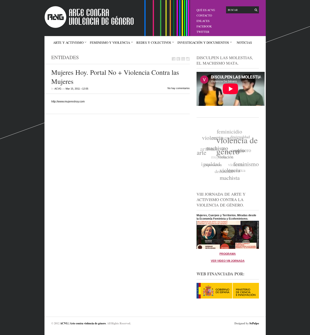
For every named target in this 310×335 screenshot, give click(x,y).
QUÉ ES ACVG (206, 10)
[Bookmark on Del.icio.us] (183, 59)
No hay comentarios (178, 88)
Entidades (65, 57)
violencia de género (237, 146)
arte (201, 152)
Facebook (204, 26)
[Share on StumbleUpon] (188, 59)
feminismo (245, 165)
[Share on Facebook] (173, 59)
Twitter (203, 32)
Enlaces (203, 21)
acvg (58, 88)
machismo (217, 148)
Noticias (244, 42)
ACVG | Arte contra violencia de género (83, 323)
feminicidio (230, 131)
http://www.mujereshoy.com (68, 101)
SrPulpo (254, 323)
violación (224, 158)
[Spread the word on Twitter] (178, 59)
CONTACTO (204, 15)
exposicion (212, 164)
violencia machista (229, 174)
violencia (213, 137)
